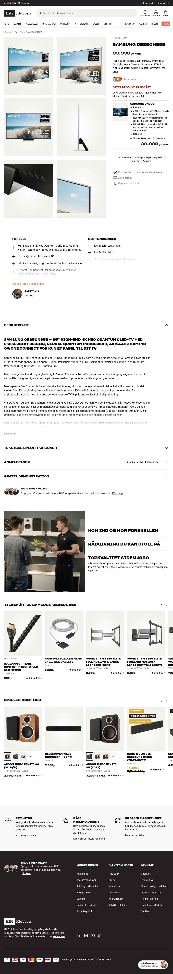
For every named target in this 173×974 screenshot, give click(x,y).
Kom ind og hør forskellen (123, 526)
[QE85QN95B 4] (81, 127)
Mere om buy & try (134, 835)
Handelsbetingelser (87, 905)
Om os (112, 880)
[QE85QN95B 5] (28, 189)
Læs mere (137, 134)
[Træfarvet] (7, 756)
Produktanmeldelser (151, 905)
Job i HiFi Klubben (118, 905)
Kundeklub (114, 886)
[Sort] (15, 756)
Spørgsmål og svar (86, 880)
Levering (81, 898)
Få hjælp (117, 493)
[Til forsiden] (17, 13)
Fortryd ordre (84, 892)
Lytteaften (114, 892)
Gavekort (146, 873)
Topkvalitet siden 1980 (118, 576)
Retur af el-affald (149, 898)
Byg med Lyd (163, 3)
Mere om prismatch (26, 835)
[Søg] (40, 13)
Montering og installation (154, 886)
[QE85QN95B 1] (28, 66)
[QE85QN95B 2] (81, 66)
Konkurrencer (116, 898)
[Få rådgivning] (163, 964)
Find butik (114, 873)
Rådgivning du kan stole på (124, 562)
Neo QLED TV (120, 38)
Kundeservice (149, 3)
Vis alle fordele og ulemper (28, 283)
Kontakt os (82, 873)
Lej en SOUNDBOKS (151, 892)
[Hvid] (23, 756)
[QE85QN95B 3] (28, 127)
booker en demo (96, 535)
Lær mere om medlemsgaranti (89, 838)
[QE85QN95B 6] (81, 189)
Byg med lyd (147, 880)
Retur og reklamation (87, 886)
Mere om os (59, 936)
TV (16, 32)
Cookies (145, 911)
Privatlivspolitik (84, 911)
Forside (7, 32)
